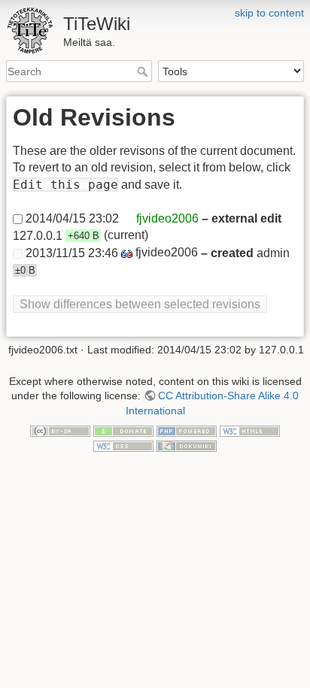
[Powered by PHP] (187, 431)
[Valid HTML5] (250, 431)
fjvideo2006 (167, 218)
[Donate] (123, 431)
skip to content (269, 13)
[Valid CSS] (123, 445)
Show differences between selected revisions (140, 304)
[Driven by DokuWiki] (187, 445)
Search (144, 71)
